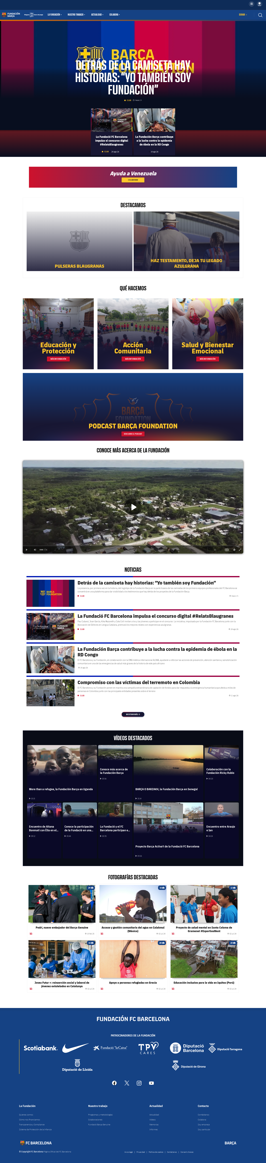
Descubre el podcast (133, 434)
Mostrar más (135, 714)
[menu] (259, 4)
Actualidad (96, 14)
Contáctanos (203, 1114)
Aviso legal (129, 1152)
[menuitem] (259, 3)
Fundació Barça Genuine (99, 1124)
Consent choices (187, 1152)
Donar (242, 14)
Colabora (113, 14)
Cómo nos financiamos (29, 1119)
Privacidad (141, 1152)
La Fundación (54, 14)
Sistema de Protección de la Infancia (35, 1129)
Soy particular (204, 1129)
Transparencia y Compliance (31, 1124)
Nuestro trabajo (75, 14)
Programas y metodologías (100, 1114)
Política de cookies (156, 1152)
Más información (58, 359)
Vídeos (152, 1119)
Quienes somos (26, 1114)
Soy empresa (204, 1124)
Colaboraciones (95, 1119)
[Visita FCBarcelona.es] (22, 15)
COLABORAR (133, 180)
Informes (153, 1129)
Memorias (154, 1124)
